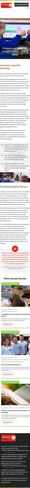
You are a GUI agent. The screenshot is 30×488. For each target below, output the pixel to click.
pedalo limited (5, 482)
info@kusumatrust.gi (19, 466)
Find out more (7, 324)
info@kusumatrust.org (22, 450)
